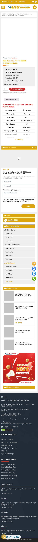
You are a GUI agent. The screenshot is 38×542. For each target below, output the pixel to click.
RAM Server (9, 274)
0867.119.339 (12, 414)
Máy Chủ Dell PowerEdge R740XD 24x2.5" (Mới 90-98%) (23, 344)
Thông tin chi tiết (11, 99)
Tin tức (14, 2)
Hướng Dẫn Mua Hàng (8, 470)
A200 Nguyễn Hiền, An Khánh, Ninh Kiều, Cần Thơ (18, 531)
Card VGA (9, 259)
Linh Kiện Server (19, 14)
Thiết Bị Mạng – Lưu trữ (9, 448)
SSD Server (27, 14)
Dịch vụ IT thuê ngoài (8, 454)
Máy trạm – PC (10, 248)
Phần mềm (4, 451)
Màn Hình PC (10, 255)
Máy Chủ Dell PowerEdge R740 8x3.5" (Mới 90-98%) (24, 319)
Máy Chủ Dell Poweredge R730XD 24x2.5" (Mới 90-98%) (23, 295)
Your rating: (6, 190)
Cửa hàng (11, 14)
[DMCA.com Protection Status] (19, 430)
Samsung (14, 58)
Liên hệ (22, 2)
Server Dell (9, 233)
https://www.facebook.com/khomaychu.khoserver (16, 424)
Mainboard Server (11, 267)
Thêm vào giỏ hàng (17, 89)
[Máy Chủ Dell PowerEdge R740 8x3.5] (9, 320)
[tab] (11, 99)
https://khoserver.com (29, 419)
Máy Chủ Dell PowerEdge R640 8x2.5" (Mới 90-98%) (24, 307)
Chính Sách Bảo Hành (8, 478)
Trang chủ (5, 14)
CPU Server (9, 270)
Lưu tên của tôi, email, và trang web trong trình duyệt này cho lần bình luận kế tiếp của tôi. (18, 200)
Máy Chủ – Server (9, 230)
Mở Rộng (19, 139)
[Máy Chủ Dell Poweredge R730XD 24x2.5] (9, 296)
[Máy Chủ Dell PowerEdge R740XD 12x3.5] (9, 332)
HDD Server (9, 277)
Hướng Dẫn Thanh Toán (8, 467)
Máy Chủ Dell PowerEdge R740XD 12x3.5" (22, 331)
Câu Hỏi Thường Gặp (8, 464)
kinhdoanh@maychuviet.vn (9, 416)
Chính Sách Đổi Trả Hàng (9, 476)
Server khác (9, 241)
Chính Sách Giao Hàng (8, 473)
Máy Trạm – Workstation (12, 245)
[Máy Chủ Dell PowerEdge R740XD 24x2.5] (9, 345)
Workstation (9, 252)
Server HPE (9, 237)
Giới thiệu (6, 2)
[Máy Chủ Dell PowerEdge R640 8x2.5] (9, 308)
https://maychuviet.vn (15, 419)
